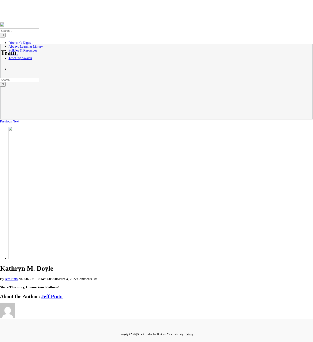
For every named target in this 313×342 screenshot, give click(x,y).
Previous (6, 121)
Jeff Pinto (11, 279)
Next (16, 121)
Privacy (189, 334)
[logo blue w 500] (75, 258)
